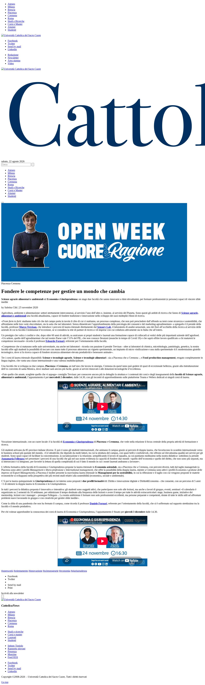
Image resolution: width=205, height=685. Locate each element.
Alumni (11, 27)
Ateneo (11, 4)
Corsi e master (15, 634)
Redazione (13, 54)
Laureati (12, 637)
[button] (2, 202)
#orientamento (21, 570)
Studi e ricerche (15, 631)
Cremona (12, 15)
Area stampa (14, 60)
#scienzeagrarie (50, 570)
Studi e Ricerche (16, 21)
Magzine (12, 654)
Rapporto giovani (16, 648)
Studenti (12, 29)
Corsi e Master (15, 24)
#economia (64, 570)
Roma (11, 18)
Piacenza (12, 12)
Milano (11, 6)
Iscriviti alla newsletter (12, 593)
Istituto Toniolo (15, 645)
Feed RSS (13, 657)
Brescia (11, 9)
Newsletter (13, 57)
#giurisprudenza (79, 570)
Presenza (12, 651)
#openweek (7, 570)
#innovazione (35, 570)
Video (11, 63)
